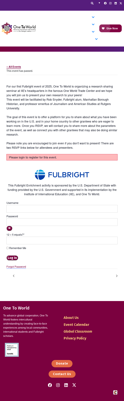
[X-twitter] (120, 3)
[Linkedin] (115, 3)
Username (12, 203)
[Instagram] (110, 3)
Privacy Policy (75, 338)
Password (12, 216)
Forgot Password (16, 266)
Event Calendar (76, 324)
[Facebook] (105, 3)
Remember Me (17, 248)
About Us (71, 317)
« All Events (13, 67)
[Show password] (9, 228)
